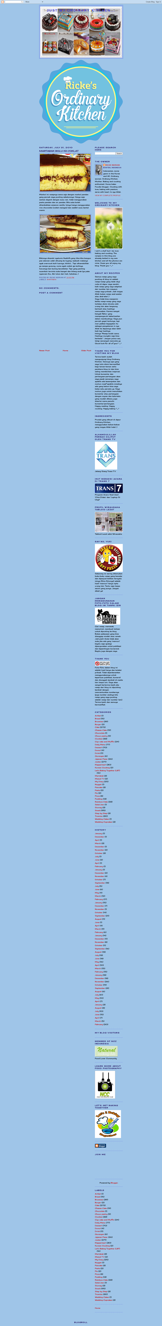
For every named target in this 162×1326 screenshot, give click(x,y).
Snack (97, 810)
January (98, 833)
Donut (98, 750)
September (100, 883)
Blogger (114, 1183)
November (99, 850)
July (97, 856)
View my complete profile (107, 195)
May (97, 893)
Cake (97, 727)
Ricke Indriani (113, 165)
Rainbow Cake (101, 802)
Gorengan (99, 756)
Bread (97, 719)
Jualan (98, 762)
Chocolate (99, 733)
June (97, 860)
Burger (98, 724)
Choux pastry (101, 736)
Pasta (97, 790)
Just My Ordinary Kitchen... (81, 10)
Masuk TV (99, 779)
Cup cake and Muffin (104, 742)
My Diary (99, 782)
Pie (96, 793)
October (98, 853)
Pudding (98, 799)
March (98, 843)
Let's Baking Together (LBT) (107, 770)
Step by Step (101, 813)
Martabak (51, 279)
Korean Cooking (102, 768)
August (98, 919)
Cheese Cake (101, 730)
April (97, 840)
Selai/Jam (99, 805)
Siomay (98, 807)
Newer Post (44, 350)
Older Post (86, 350)
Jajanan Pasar (101, 759)
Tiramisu (99, 816)
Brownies (99, 721)
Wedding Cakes (102, 819)
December (99, 837)
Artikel (98, 716)
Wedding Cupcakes (103, 822)
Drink (97, 753)
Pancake (98, 787)
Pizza (97, 796)
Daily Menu (100, 745)
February (99, 866)
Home (65, 350)
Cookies (98, 739)
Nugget (98, 784)
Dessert (98, 747)
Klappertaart (100, 765)
